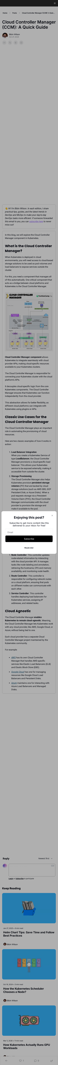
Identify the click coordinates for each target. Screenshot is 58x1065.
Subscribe (29, 538)
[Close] (52, 515)
